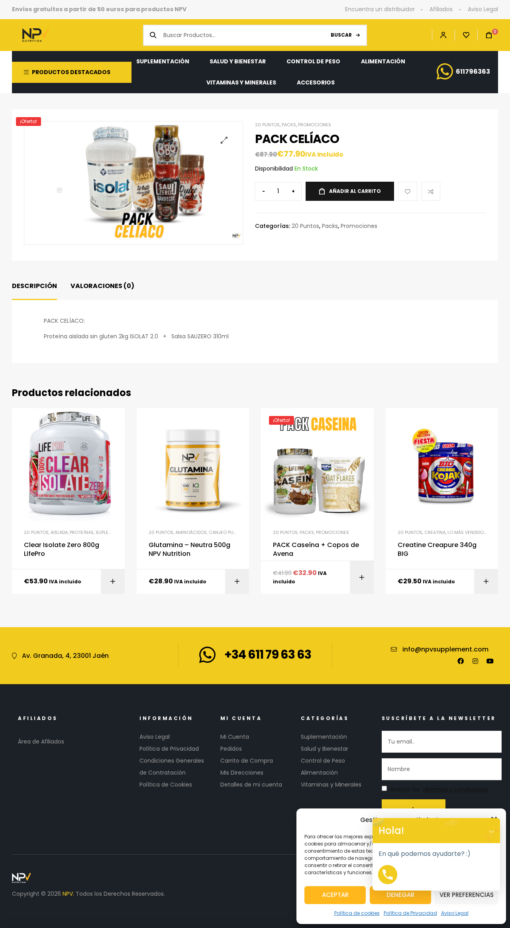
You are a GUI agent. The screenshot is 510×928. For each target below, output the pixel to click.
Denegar (400, 895)
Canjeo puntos (227, 532)
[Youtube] (490, 661)
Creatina (434, 532)
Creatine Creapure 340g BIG (437, 549)
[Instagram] (475, 661)
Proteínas (82, 532)
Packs (289, 125)
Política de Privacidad (410, 913)
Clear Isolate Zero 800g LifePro (61, 549)
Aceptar (335, 895)
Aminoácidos (191, 532)
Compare (430, 191)
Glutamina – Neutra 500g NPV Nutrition (189, 549)
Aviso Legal (455, 913)
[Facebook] (460, 661)
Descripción (34, 285)
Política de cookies (357, 913)
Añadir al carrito (355, 191)
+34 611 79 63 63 (267, 654)
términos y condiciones (455, 789)
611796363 (473, 71)
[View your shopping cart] (485, 35)
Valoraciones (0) (102, 285)
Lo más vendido (465, 532)
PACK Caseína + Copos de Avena (316, 549)
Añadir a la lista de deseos (407, 191)
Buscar (341, 34)
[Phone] (387, 874)
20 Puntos (267, 125)
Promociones (314, 125)
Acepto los (439, 789)
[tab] (34, 286)
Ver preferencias (466, 895)
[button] (224, 140)
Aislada (59, 532)
